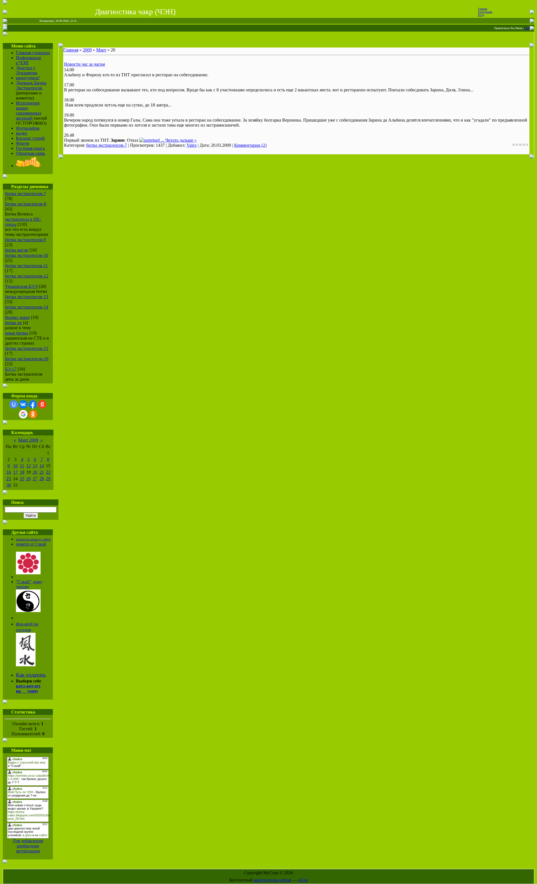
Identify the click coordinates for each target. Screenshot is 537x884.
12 (28, 465)
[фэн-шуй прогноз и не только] (26, 664)
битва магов (16, 250)
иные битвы (16, 333)
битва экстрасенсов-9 (25, 239)
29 (48, 478)
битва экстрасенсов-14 (26, 307)
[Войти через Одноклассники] (33, 414)
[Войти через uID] (14, 404)
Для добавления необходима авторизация (28, 845)
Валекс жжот (17, 317)
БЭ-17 (11, 369)
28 (41, 478)
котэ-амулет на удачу (28, 688)
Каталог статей (30, 138)
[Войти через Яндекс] (42, 404)
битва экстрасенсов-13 (26, 296)
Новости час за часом (84, 64)
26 (28, 478)
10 (15, 465)
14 (41, 465)
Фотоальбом (27, 128)
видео (21, 133)
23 (8, 478)
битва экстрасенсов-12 (26, 276)
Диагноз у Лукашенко (26, 70)
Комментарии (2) (250, 145)
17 (15, 472)
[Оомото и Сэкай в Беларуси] (28, 572)
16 (8, 472)
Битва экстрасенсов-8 (25, 204)
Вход (481, 14)
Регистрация (485, 11)
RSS (527, 28)
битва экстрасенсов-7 (25, 193)
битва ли (13, 322)
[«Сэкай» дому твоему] (28, 610)
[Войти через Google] (23, 414)
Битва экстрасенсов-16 (26, 358)
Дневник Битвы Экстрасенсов (31, 85)
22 (48, 472)
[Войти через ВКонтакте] (23, 404)
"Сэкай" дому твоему (29, 584)
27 (35, 478)
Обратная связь (30, 153)
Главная (482, 8)
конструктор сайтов (272, 880)
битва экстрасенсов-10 (26, 255)
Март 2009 (28, 440)
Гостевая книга (30, 148)
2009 (87, 50)
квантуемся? (28, 77)
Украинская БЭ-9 (21, 286)
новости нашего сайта (33, 539)
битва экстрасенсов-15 (26, 348)
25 (22, 478)
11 (22, 465)
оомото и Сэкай (31, 544)
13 (35, 465)
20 (35, 472)
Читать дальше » (181, 140)
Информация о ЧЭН (28, 60)
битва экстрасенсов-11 (26, 265)
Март (101, 50)
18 (22, 472)
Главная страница (33, 52)
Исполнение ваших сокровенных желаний (28, 110)
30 (8, 485)
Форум (22, 143)
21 (41, 472)
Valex (192, 145)
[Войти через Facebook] (33, 404)
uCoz (303, 880)
